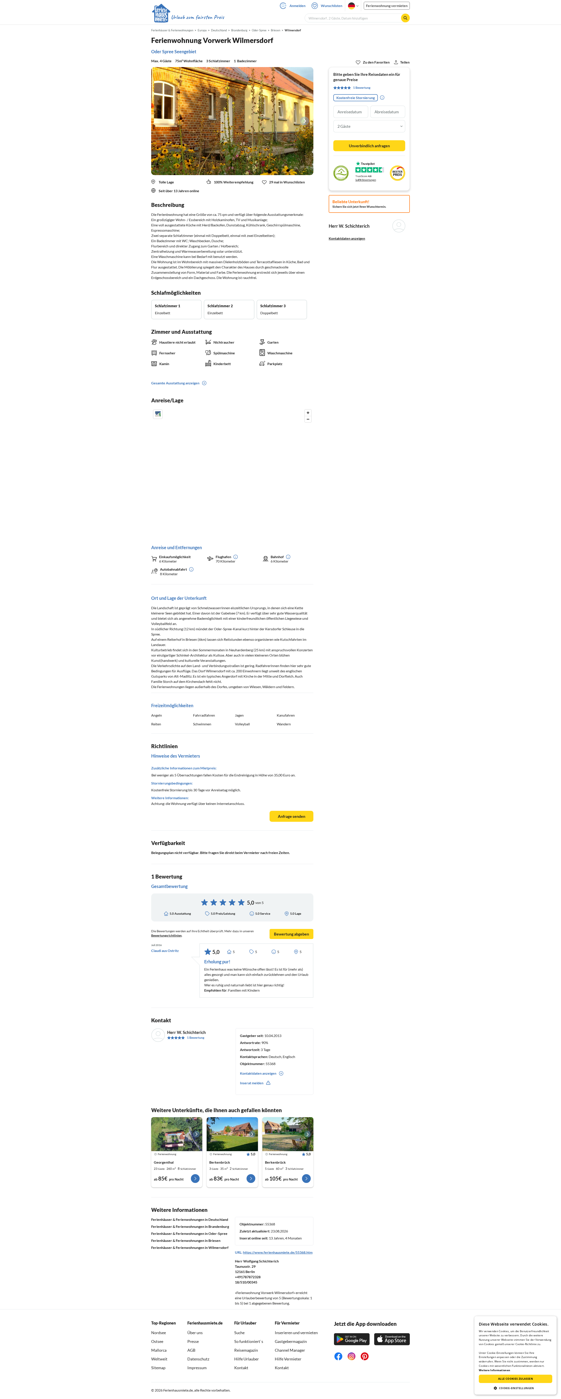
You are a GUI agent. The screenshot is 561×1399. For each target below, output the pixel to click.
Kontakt (241, 1367)
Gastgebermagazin (291, 1341)
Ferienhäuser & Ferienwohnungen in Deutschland (189, 1219)
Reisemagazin (246, 1350)
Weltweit (159, 1358)
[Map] (232, 472)
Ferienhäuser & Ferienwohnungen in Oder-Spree (189, 1233)
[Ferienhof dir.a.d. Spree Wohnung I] (287, 1134)
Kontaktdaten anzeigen (347, 238)
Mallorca (159, 1350)
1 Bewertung (195, 1037)
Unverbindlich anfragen (369, 145)
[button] (515, 1388)
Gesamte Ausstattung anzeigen (175, 383)
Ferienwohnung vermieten (387, 6)
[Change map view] (157, 414)
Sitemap (158, 1367)
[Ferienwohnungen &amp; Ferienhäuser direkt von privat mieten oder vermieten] (187, 17)
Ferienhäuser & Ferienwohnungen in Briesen (185, 1240)
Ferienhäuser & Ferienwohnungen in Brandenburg (190, 1226)
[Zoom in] (308, 413)
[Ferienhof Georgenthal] (176, 1134)
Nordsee (158, 1332)
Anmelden (297, 6)
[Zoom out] (308, 419)
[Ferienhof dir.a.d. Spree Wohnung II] (232, 1134)
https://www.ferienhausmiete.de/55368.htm (277, 1252)
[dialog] (515, 1355)
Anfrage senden (291, 816)
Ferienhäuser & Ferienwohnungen (172, 30)
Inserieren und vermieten (296, 1332)
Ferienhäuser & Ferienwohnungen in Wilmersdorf (190, 1247)
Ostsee (157, 1341)
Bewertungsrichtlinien (166, 935)
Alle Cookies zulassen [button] (515, 1379)
